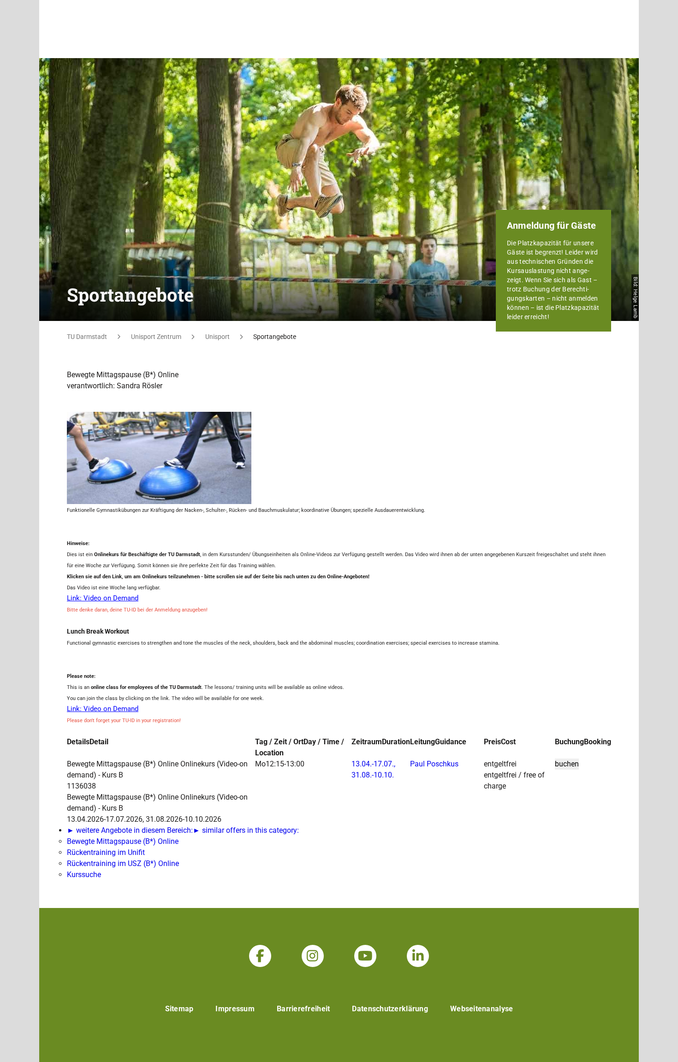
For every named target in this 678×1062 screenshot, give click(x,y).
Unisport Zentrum (156, 336)
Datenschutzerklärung (390, 1008)
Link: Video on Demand (102, 598)
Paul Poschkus (434, 763)
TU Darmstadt (87, 336)
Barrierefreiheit (303, 1008)
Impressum (235, 1008)
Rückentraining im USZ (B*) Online (123, 863)
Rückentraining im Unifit (106, 852)
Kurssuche (84, 874)
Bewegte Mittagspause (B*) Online (122, 841)
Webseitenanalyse (481, 1008)
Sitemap (179, 1008)
